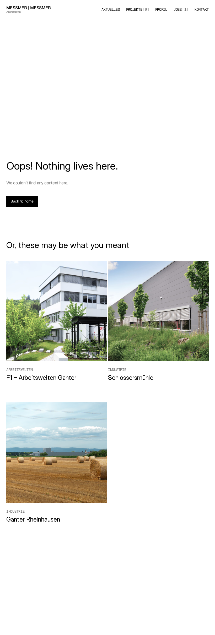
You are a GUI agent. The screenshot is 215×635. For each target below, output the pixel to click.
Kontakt (202, 9)
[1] (185, 9)
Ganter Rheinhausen (34, 519)
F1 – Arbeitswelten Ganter (41, 377)
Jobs (178, 9)
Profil (161, 9)
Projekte (134, 9)
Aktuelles (110, 9)
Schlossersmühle (130, 377)
